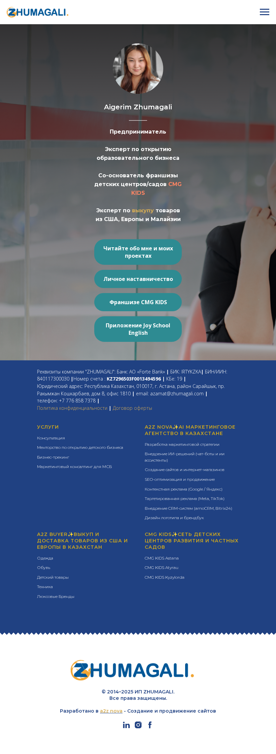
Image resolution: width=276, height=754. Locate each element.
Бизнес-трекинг (53, 457)
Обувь (43, 567)
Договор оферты (132, 408)
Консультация (51, 437)
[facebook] (150, 727)
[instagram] (138, 727)
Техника (45, 586)
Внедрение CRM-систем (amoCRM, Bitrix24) (188, 508)
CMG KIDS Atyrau (161, 567)
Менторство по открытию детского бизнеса (80, 447)
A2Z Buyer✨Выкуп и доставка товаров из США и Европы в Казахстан (82, 540)
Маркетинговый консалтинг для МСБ (74, 466)
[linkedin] (126, 727)
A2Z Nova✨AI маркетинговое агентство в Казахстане (190, 430)
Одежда (45, 558)
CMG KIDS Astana (162, 558)
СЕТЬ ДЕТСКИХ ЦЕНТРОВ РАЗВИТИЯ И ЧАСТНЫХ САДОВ (192, 540)
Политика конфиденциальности (72, 408)
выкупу (144, 210)
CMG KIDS (158, 534)
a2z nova (111, 711)
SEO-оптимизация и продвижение (180, 479)
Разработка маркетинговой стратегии (182, 444)
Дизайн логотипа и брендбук (174, 517)
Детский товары (53, 577)
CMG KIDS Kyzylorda (164, 577)
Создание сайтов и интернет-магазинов (185, 469)
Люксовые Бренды (55, 596)
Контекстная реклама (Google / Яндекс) (183, 489)
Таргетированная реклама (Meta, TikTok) (185, 498)
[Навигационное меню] (264, 12)
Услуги (48, 427)
